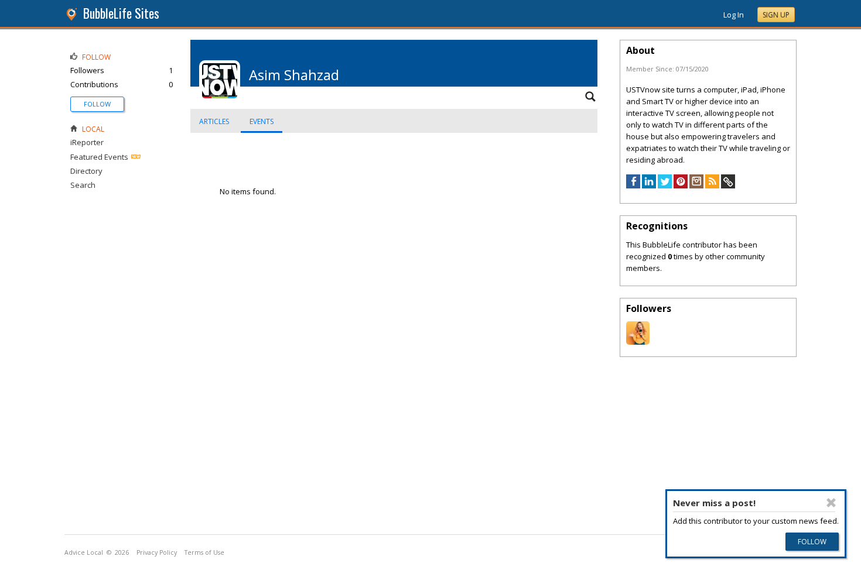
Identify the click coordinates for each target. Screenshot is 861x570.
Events (262, 121)
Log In (733, 14)
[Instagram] (696, 185)
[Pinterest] (681, 185)
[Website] (728, 185)
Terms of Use (204, 552)
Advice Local (83, 552)
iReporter (87, 142)
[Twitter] (665, 185)
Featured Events (99, 157)
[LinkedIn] (649, 185)
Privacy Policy (156, 552)
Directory (86, 171)
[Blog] (712, 185)
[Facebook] (633, 185)
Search (82, 185)
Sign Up (776, 15)
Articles (214, 121)
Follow (97, 103)
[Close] (831, 503)
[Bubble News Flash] (638, 341)
